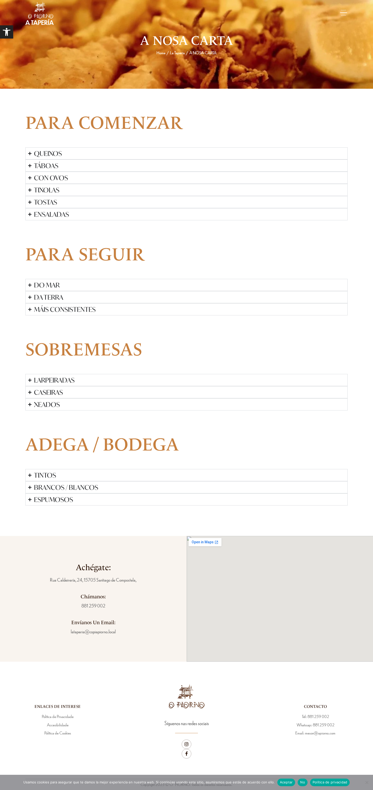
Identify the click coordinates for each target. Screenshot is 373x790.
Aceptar (286, 782)
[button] (6, 32)
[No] (366, 782)
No (302, 782)
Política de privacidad (330, 782)
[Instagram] (186, 744)
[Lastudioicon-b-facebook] (186, 754)
